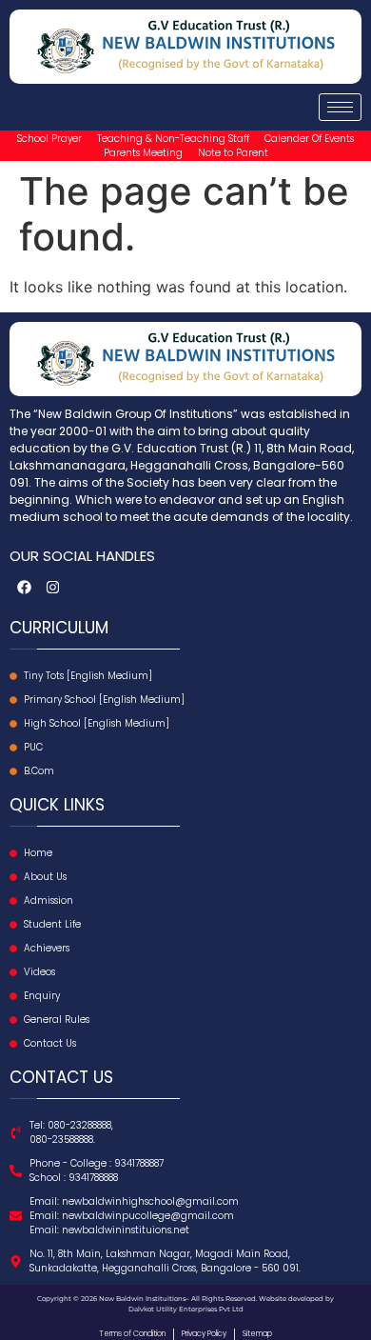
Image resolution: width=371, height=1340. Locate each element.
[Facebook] (24, 586)
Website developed (290, 1298)
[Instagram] (52, 586)
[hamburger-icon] (340, 107)
